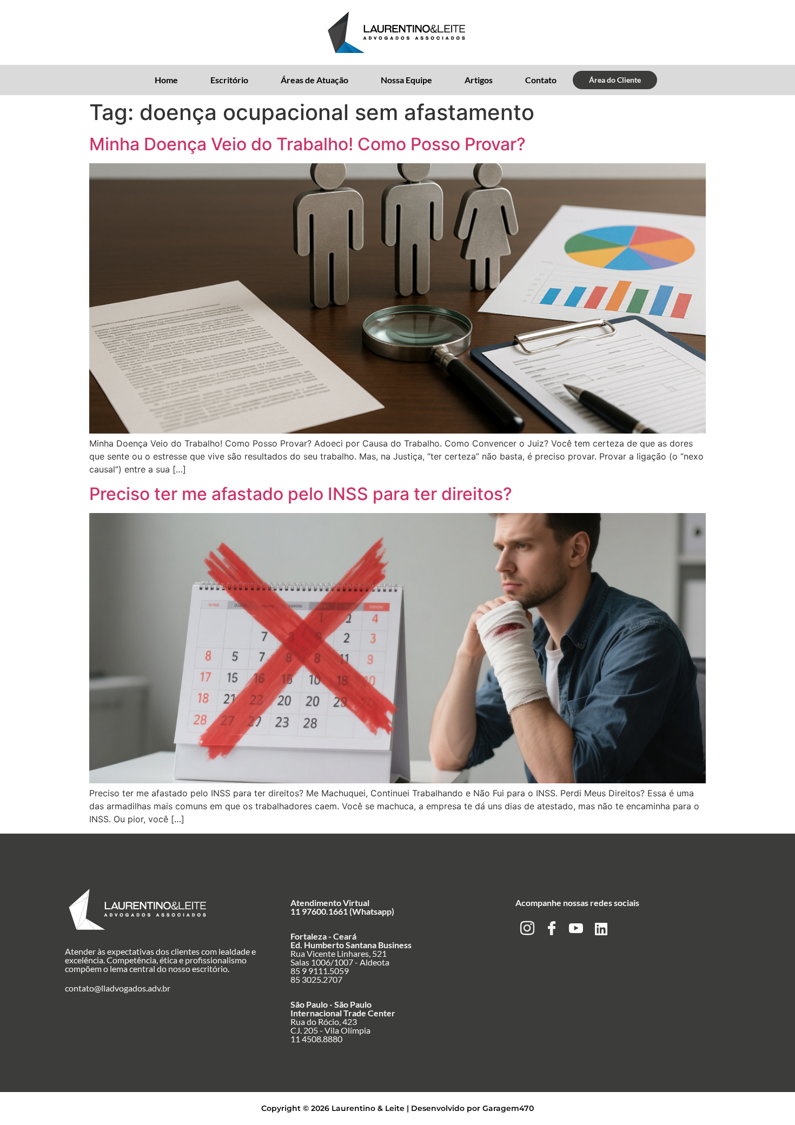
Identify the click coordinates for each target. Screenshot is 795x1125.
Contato (540, 80)
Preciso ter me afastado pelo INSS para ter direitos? (300, 493)
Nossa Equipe (406, 80)
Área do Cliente (615, 79)
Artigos (479, 80)
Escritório (229, 80)
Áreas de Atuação (314, 80)
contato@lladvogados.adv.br (117, 988)
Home (166, 80)
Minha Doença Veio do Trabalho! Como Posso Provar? (307, 144)
